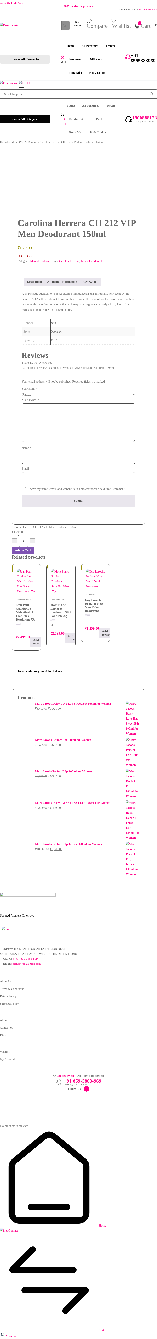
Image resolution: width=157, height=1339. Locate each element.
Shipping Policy (9, 1003)
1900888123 (144, 117)
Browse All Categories (25, 59)
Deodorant (13, 141)
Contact (13, 1230)
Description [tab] (34, 281)
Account (10, 1336)
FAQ (3, 1035)
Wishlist (4, 1051)
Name (26, 448)
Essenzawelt (65, 1076)
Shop (63, 61)
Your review (30, 399)
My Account (20, 3)
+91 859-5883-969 (82, 1081)
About (3, 1020)
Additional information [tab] (62, 281)
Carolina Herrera (69, 261)
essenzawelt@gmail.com (26, 963)
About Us (5, 3)
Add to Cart (23, 550)
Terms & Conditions (12, 988)
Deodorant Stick (23, 599)
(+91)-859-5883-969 (25, 958)
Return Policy (8, 996)
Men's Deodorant (30, 141)
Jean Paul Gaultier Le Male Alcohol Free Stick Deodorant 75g (25, 612)
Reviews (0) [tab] (90, 281)
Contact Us (6, 1027)
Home (3, 141)
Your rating (30, 388)
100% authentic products (78, 6)
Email (26, 468)
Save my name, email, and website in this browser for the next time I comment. (77, 489)
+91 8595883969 (148, 9)
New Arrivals (77, 24)
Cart (101, 1330)
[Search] (65, 25)
